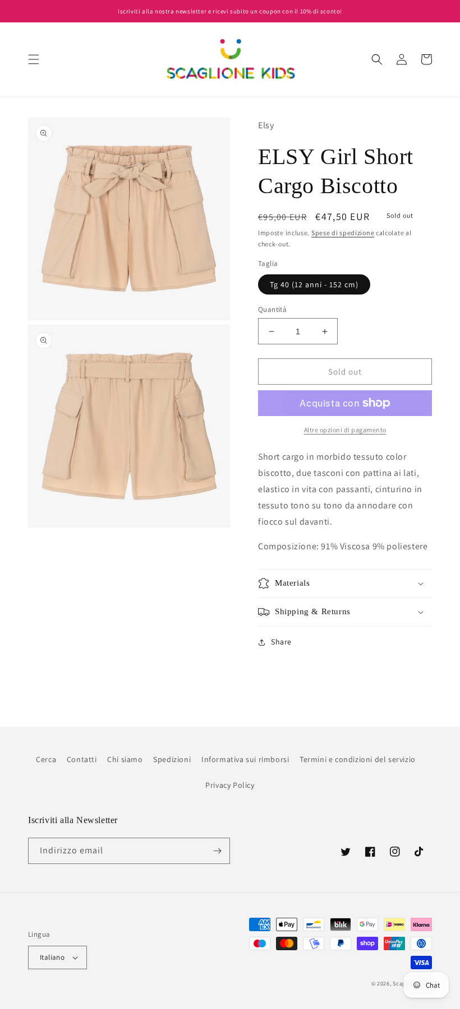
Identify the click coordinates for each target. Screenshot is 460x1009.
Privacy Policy (229, 785)
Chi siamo (124, 759)
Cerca (46, 759)
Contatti (82, 759)
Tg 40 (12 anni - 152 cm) (314, 284)
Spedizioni (172, 759)
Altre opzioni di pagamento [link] (345, 430)
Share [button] (281, 642)
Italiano (52, 957)
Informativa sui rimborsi (245, 759)
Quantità (272, 309)
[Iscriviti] (217, 851)
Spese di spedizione (342, 232)
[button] (33, 59)
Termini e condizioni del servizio (358, 759)
